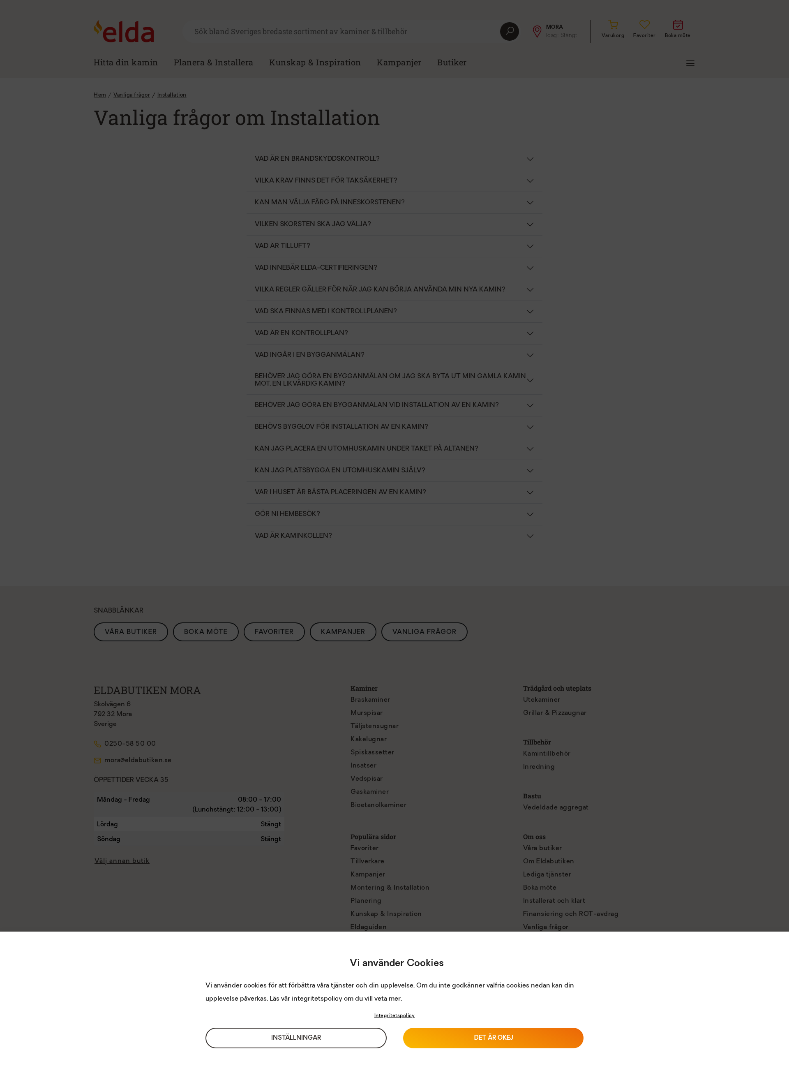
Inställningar (296, 1038)
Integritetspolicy (394, 1015)
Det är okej (493, 1038)
